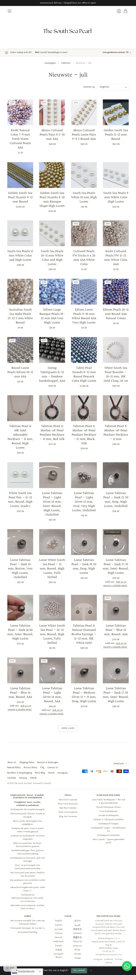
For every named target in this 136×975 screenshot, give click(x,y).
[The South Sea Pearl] (68, 31)
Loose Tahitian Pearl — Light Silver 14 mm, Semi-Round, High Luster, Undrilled (52, 504)
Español (58, 925)
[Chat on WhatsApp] (127, 966)
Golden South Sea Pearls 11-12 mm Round (116, 135)
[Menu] (9, 11)
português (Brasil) (58, 955)
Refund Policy (14, 768)
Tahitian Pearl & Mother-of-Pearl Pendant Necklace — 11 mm (115, 433)
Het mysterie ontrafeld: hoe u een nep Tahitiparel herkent (27, 922)
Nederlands (119, 763)
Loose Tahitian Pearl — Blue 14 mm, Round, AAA (116, 630)
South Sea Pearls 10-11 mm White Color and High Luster (52, 258)
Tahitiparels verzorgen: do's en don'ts (27, 928)
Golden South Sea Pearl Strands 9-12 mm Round (20, 197)
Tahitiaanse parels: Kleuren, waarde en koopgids (27, 815)
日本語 (58, 950)
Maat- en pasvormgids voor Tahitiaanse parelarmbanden (27, 867)
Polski (77, 950)
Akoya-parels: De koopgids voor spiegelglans (27, 822)
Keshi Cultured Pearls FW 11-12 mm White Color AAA (115, 258)
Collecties (66, 63)
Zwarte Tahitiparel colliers (108, 807)
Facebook (108, 959)
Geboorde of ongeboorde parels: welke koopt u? (27, 889)
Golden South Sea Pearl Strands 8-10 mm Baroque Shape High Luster (52, 199)
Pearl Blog (40, 773)
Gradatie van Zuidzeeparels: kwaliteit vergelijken (28, 837)
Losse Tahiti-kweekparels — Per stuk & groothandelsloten (108, 801)
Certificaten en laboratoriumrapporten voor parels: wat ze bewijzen (27, 898)
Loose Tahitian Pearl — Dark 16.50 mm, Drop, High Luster (83, 566)
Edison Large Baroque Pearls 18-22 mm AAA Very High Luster (52, 316)
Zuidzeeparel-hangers (109, 823)
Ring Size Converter (68, 816)
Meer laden (68, 728)
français (58, 945)
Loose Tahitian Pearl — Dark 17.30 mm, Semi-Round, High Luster (116, 695)
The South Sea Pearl (23, 783)
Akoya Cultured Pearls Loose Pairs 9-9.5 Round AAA (84, 135)
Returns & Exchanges (47, 762)
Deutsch (58, 937)
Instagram (63, 773)
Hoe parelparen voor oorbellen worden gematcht (27, 882)
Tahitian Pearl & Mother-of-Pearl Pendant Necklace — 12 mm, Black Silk (84, 435)
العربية (77, 925)
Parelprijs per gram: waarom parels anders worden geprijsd (27, 830)
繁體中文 (77, 937)
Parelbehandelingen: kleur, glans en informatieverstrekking (27, 852)
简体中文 (77, 929)
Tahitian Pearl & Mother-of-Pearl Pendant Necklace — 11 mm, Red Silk (52, 433)
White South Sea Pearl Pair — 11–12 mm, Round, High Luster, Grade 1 (20, 500)
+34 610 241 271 (108, 951)
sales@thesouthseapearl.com (108, 954)
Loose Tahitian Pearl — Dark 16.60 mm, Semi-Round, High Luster (20, 632)
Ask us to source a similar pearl (115, 584)
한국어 (77, 920)
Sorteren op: (89, 87)
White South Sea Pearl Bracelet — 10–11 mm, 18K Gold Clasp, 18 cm (116, 374)
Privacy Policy (30, 768)
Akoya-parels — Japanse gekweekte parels (108, 841)
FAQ (42, 768)
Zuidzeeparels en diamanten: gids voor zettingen (27, 859)
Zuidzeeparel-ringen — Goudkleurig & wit (108, 829)
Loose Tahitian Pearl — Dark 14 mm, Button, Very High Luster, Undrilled (20, 568)
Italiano (58, 933)
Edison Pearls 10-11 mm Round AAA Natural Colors (116, 314)
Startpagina (50, 63)
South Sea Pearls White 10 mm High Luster (84, 197)
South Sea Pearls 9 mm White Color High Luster (115, 197)
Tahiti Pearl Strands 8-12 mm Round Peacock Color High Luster (84, 374)
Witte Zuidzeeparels (108, 811)
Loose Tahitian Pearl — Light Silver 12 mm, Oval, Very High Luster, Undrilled (84, 502)
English (58, 920)
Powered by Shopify (42, 783)
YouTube (11, 778)
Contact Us (52, 768)
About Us (11, 762)
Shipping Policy (26, 762)
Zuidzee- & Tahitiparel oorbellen (108, 819)
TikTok (33, 778)
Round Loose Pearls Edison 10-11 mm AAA (20, 372)
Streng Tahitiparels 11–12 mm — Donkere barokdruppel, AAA (52, 374)
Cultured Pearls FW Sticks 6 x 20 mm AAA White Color (84, 258)
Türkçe (77, 958)
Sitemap (23, 778)
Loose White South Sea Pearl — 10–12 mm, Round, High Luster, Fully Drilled (52, 634)
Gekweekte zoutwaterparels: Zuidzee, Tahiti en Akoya (27, 907)
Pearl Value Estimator (68, 804)
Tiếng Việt (77, 941)
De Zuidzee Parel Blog (27, 932)
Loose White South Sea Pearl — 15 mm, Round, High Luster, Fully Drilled (52, 568)
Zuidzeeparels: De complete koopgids (28, 809)
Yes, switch (79, 970)
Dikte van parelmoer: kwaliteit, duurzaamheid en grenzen (27, 845)
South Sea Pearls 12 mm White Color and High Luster (20, 256)
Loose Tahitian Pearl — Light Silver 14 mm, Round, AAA (52, 695)
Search (51, 773)
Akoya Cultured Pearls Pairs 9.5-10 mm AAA (52, 135)
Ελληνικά (77, 945)
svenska (77, 954)
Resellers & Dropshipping (19, 773)
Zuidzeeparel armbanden (108, 835)
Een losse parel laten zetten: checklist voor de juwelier (27, 874)
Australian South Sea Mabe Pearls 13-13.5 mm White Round (20, 316)
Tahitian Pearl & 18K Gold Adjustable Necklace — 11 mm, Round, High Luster (20, 437)
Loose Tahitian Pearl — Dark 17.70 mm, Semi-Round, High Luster (116, 566)
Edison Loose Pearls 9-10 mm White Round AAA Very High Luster (84, 316)
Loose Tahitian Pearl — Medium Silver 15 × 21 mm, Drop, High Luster (84, 695)
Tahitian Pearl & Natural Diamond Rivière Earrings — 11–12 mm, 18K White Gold (83, 634)
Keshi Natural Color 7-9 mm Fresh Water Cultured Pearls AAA (20, 139)
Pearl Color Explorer (68, 812)
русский (58, 929)
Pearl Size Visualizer (68, 799)
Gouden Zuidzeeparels (109, 815)
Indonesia (77, 933)
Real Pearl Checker (68, 808)
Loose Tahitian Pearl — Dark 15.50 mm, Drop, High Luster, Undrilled (115, 500)
